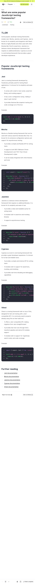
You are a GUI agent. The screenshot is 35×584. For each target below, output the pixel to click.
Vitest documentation (11, 387)
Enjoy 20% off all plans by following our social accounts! (16, 1)
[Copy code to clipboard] (32, 116)
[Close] (33, 1)
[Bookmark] (20, 581)
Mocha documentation (11, 376)
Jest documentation (10, 373)
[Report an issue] (20, 22)
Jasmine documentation (12, 380)
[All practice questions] (5, 581)
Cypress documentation (12, 383)
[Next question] (9, 581)
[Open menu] (31, 4)
